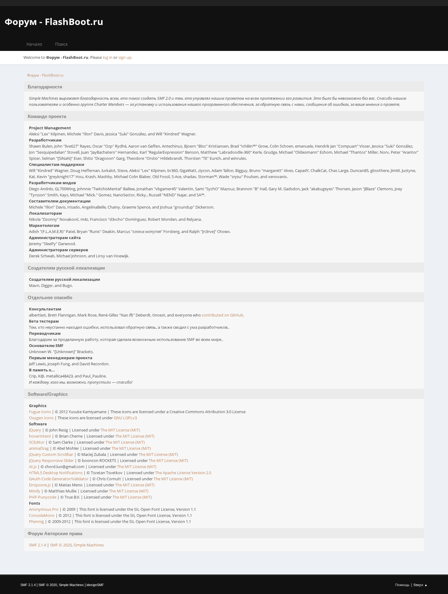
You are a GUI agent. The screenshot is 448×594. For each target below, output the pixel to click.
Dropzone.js (40, 485)
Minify (34, 491)
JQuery (35, 430)
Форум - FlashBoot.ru (54, 21)
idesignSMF (95, 585)
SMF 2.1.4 (37, 545)
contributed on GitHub (222, 315)
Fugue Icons (40, 411)
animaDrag (39, 448)
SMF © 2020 (61, 545)
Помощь (402, 584)
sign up (124, 57)
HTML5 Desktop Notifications (56, 472)
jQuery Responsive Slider (51, 460)
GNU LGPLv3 (125, 417)
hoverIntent (40, 436)
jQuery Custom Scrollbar (51, 454)
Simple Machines (88, 545)
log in (107, 57)
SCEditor (36, 442)
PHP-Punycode (42, 497)
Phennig (36, 521)
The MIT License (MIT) (120, 430)
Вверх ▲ (421, 584)
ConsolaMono (42, 515)
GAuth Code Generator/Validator (58, 478)
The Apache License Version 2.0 (183, 472)
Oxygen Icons (41, 417)
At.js (33, 466)
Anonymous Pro (44, 509)
